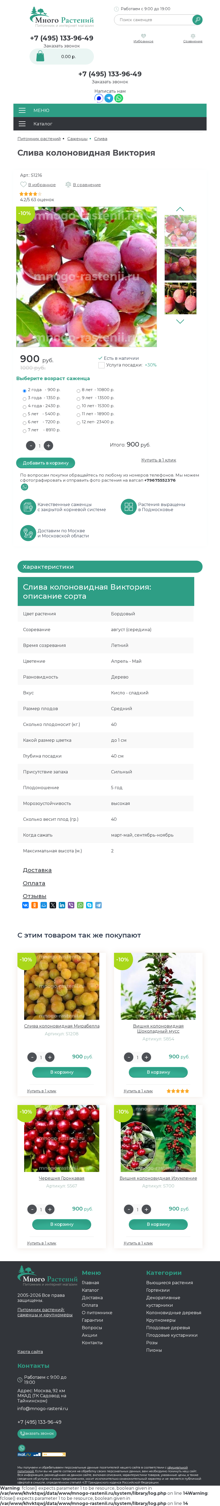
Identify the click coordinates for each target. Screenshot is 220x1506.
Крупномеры (161, 1320)
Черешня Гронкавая (62, 1178)
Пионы (154, 1350)
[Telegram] (108, 101)
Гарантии (92, 1320)
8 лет (98, 389)
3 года (44, 397)
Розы (152, 1342)
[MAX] (98, 101)
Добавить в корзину (46, 463)
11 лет (98, 413)
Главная (90, 1282)
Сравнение (193, 41)
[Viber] (71, 905)
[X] (53, 905)
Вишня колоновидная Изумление (158, 1178)
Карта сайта (30, 1351)
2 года (44, 389)
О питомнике (97, 1312)
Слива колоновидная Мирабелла (62, 1026)
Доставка (37, 870)
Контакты (92, 1342)
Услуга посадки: (131, 365)
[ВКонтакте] (25, 905)
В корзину (62, 1072)
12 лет (98, 421)
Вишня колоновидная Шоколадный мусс (158, 1029)
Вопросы (92, 1327)
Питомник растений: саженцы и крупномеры (45, 1312)
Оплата (34, 883)
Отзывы (34, 896)
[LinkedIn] (62, 905)
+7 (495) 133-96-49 (61, 38)
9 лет (98, 397)
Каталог (90, 1290)
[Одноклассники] (34, 905)
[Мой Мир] (44, 905)
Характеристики (48, 566)
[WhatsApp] (118, 101)
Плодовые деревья (168, 1327)
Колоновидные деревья (173, 1312)
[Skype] (89, 905)
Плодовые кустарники (172, 1335)
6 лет (44, 421)
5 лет (44, 413)
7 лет (44, 429)
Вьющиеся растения (169, 1282)
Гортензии (158, 1290)
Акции (89, 1335)
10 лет (98, 405)
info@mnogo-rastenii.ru (42, 1408)
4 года (44, 405)
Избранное (143, 41)
